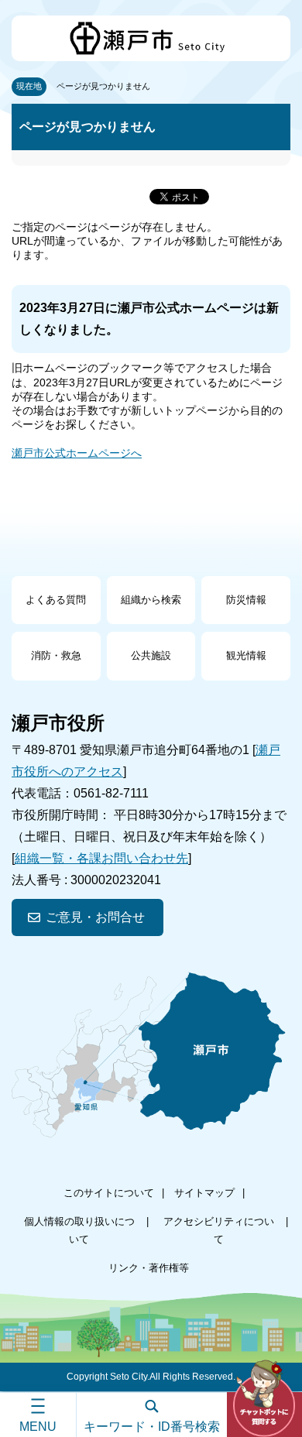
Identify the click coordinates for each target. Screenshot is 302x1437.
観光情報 (246, 655)
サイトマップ (204, 1193)
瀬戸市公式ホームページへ (77, 453)
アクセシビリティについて (218, 1230)
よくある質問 (56, 599)
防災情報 (246, 599)
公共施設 (151, 655)
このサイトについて (108, 1193)
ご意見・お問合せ (95, 917)
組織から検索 (151, 599)
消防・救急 (56, 655)
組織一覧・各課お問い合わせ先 (101, 858)
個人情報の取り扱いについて (79, 1230)
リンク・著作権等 (148, 1268)
